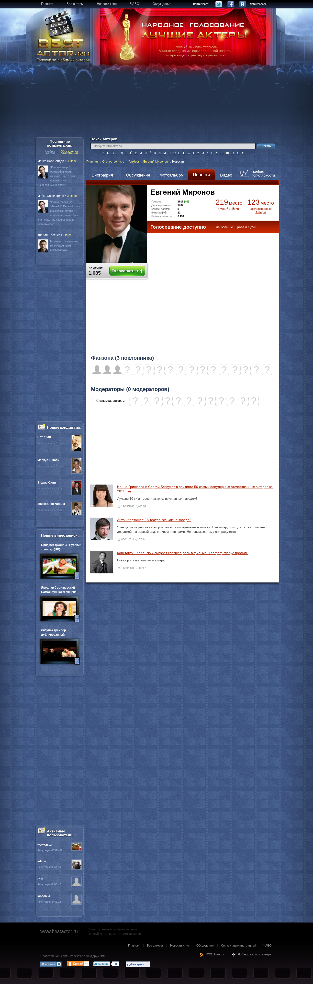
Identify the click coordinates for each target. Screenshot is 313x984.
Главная (92, 161)
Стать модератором (110, 401)
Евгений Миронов (155, 161)
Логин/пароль (258, 3)
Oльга (68, 235)
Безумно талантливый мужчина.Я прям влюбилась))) (64, 245)
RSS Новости (215, 954)
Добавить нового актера (254, 954)
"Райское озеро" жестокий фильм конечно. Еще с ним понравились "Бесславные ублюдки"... (56, 176)
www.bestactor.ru (59, 931)
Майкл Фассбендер (50, 161)
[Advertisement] (156, 103)
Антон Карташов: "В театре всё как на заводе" (154, 520)
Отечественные (113, 161)
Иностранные (45, 443)
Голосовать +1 (127, 271)
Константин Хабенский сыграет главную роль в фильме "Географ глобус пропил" (182, 553)
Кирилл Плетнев (48, 235)
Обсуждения (69, 151)
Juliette (72, 161)
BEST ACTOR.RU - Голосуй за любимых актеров (63, 50)
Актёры (134, 161)
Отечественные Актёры (261, 210)
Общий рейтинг (229, 209)
